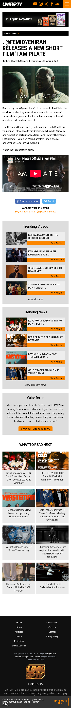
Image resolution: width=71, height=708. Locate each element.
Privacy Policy (52, 636)
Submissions (52, 622)
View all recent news (35, 385)
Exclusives (19, 641)
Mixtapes (19, 632)
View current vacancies (35, 428)
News (15, 33)
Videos (19, 636)
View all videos (35, 299)
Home (7, 33)
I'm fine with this (60, 701)
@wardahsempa (26, 211)
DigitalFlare (51, 654)
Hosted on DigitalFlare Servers (27, 657)
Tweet (51, 201)
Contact (52, 632)
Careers (52, 627)
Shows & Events (19, 646)
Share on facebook (29, 201)
